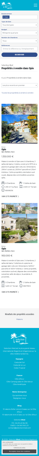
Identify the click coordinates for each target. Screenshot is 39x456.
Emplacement (7, 14)
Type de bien (6, 21)
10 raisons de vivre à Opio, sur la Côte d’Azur (19, 415)
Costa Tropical (19, 368)
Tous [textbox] (4, 41)
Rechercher (19, 55)
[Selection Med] (7, 5)
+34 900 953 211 (22, 425)
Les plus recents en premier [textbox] (13, 85)
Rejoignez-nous (19, 398)
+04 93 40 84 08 (21, 423)
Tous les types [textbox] (8, 25)
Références (6, 45)
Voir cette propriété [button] (10, 196)
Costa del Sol (19, 362)
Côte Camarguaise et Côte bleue (19, 382)
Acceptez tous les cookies (19, 451)
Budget (4, 29)
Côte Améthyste (19, 384)
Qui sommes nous (19, 395)
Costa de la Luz (20, 365)
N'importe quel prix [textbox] (10, 33)
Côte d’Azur (19, 379)
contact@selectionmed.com (19, 428)
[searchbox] (10, 17)
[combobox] (20, 17)
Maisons (19, 319)
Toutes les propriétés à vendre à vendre (17, 93)
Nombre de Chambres (10, 37)
